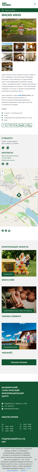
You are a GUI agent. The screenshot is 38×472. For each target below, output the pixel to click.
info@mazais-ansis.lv (8, 160)
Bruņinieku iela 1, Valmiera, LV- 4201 (15, 403)
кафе (20, 95)
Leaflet (36, 225)
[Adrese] (2, 403)
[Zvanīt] (2, 406)
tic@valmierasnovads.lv (11, 409)
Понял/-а (23, 470)
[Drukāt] (9, 231)
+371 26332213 (9, 406)
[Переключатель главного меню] (35, 4)
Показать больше (19, 362)
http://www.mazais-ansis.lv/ (10, 156)
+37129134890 (6, 158)
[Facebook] (3, 231)
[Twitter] (6, 231)
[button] (19, 195)
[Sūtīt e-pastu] (2, 409)
